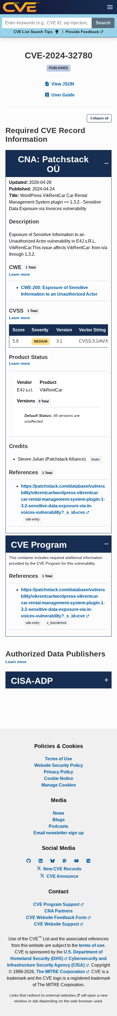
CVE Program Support (57, 904)
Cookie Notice (58, 778)
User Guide (62, 95)
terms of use (91, 945)
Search (103, 22)
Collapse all (99, 118)
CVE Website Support (57, 924)
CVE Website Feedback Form (57, 917)
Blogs (59, 819)
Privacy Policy (58, 772)
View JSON (62, 84)
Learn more (19, 274)
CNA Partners (58, 911)
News (58, 813)
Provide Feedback (83, 32)
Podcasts (58, 826)
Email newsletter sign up (58, 833)
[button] (109, 7)
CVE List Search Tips (33, 32)
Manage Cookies (58, 785)
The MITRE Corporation (61, 971)
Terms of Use (58, 758)
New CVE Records (61, 869)
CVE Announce (61, 876)
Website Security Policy (58, 765)
